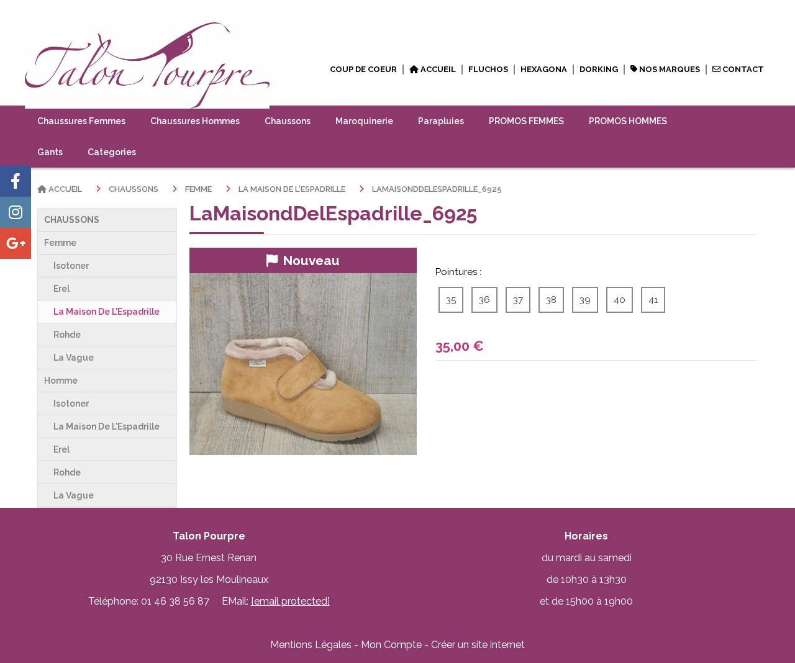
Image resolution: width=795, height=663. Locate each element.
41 (653, 299)
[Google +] (15, 243)
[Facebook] (15, 181)
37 (518, 299)
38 (551, 299)
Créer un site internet (478, 645)
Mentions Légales (311, 645)
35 (451, 299)
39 (585, 299)
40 (619, 299)
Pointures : (458, 271)
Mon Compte (391, 645)
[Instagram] (15, 212)
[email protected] (290, 601)
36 (484, 299)
